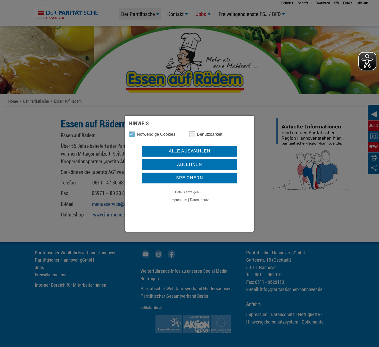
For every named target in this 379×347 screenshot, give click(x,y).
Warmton (323, 2)
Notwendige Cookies (156, 134)
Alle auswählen (189, 151)
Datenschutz (199, 200)
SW (336, 2)
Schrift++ (305, 2)
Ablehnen (189, 164)
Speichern (189, 178)
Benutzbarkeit (209, 134)
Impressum (178, 200)
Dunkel (348, 2)
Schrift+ (287, 2)
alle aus (363, 2)
